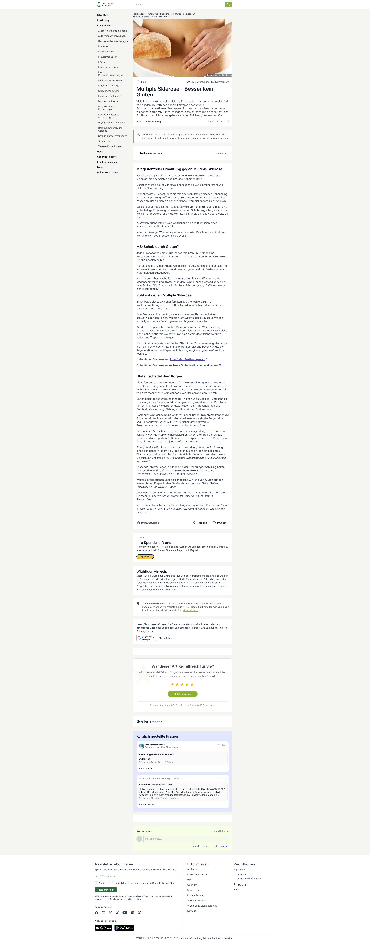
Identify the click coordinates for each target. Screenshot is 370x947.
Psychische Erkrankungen (112, 122)
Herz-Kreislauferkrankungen (110, 74)
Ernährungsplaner (107, 162)
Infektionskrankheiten (110, 80)
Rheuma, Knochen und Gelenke (110, 129)
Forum (100, 167)
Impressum (239, 869)
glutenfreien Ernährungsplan (187, 359)
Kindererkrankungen (109, 85)
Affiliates (192, 869)
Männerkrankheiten (108, 101)
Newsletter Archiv (197, 874)
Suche (237, 889)
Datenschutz (135, 899)
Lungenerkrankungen (109, 96)
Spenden (145, 556)
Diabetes (103, 46)
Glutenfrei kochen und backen (200, 365)
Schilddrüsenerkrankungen (112, 135)
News (100, 151)
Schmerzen (104, 141)
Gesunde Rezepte (107, 156)
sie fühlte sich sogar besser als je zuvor (160, 235)
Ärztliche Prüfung (196, 900)
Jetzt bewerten (182, 694)
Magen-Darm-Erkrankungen (106, 108)
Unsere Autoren (195, 895)
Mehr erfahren (190, 610)
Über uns (192, 884)
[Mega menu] (271, 4)
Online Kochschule (107, 172)
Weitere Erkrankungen (110, 146)
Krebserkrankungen (108, 90)
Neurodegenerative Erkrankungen (108, 116)
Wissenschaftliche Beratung (202, 905)
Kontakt (191, 910)
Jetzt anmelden (105, 889)
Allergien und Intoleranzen (112, 30)
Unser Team (193, 890)
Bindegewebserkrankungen (113, 41)
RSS (189, 879)
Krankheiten (104, 25)
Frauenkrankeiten (107, 56)
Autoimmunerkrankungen (112, 35)
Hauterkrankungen (108, 67)
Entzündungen (106, 51)
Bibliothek (102, 15)
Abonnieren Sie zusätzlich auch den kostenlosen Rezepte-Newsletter (136, 882)
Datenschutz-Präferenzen (247, 878)
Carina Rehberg (152, 121)
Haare (101, 61)
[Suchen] (228, 4)
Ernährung (103, 20)
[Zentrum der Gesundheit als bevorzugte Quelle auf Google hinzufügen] (146, 638)
